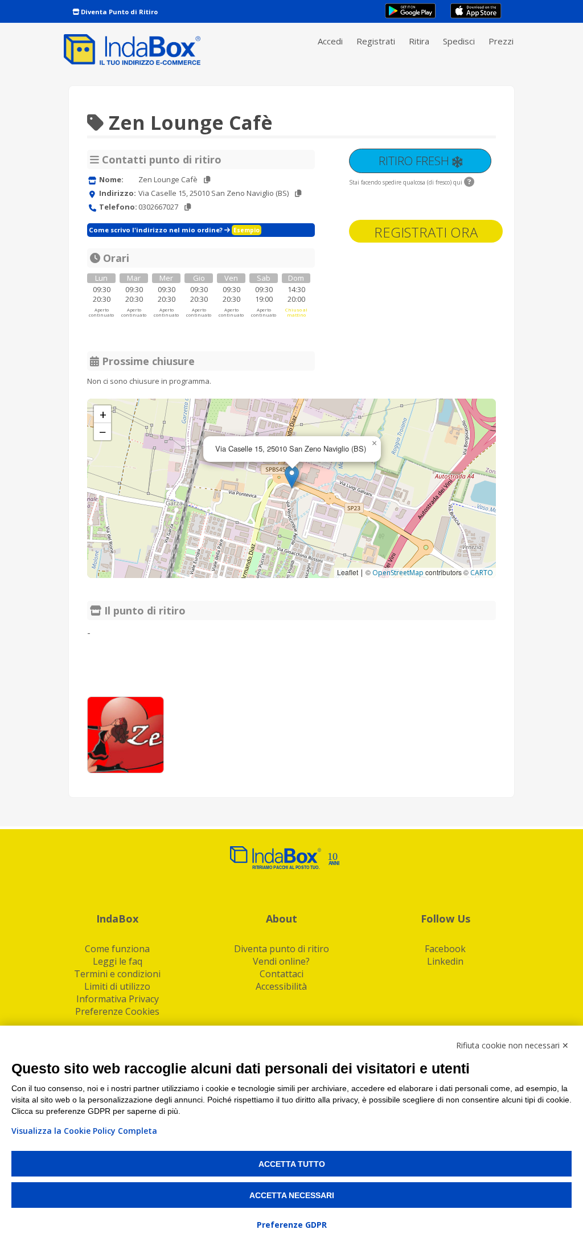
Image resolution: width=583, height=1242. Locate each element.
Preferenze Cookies (117, 1011)
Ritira (419, 41)
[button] (292, 477)
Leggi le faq (117, 961)
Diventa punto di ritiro (281, 948)
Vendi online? (281, 961)
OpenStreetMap (398, 572)
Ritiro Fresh (415, 161)
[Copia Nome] (207, 179)
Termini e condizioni (117, 974)
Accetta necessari (291, 1195)
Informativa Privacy (117, 999)
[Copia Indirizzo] (298, 193)
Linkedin (445, 961)
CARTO (481, 572)
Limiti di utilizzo (117, 986)
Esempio (246, 230)
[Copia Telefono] (187, 207)
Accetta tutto (291, 1164)
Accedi (330, 41)
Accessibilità (281, 986)
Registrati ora (426, 232)
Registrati (375, 41)
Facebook (445, 948)
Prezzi (501, 41)
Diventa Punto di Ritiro (118, 11)
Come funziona (117, 948)
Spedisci (459, 41)
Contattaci (281, 974)
